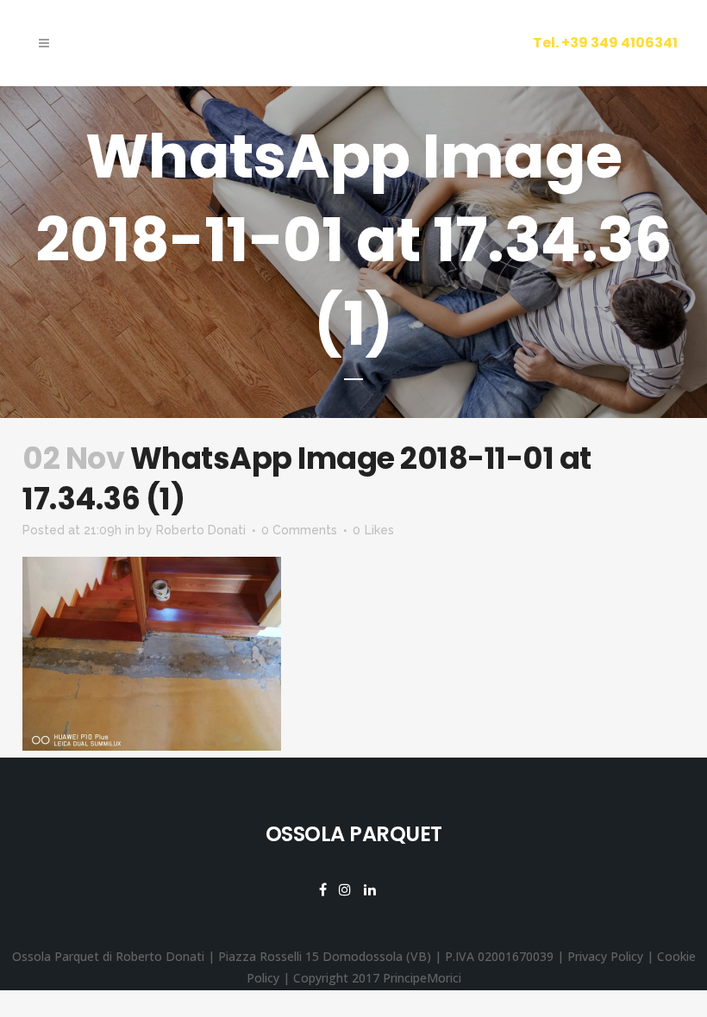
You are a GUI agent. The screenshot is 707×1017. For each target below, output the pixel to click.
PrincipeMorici (422, 978)
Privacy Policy (605, 956)
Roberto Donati (201, 530)
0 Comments (299, 530)
